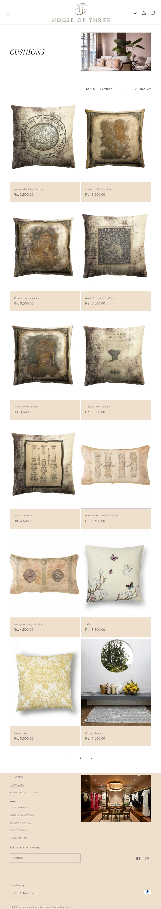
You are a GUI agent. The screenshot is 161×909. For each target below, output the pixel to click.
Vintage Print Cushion (97, 406)
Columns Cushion (23, 515)
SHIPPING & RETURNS (22, 815)
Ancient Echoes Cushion (98, 189)
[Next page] (91, 758)
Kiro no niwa (21, 733)
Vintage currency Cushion (28, 624)
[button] (8, 12)
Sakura (89, 624)
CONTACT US (17, 785)
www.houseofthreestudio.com (35, 907)
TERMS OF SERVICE (21, 822)
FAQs (12, 800)
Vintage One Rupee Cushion (29, 189)
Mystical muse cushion (26, 298)
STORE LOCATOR (19, 837)
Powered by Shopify (62, 907)
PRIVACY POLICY (19, 807)
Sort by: (91, 88)
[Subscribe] (76, 858)
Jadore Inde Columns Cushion (101, 515)
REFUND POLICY (19, 830)
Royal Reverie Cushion (26, 406)
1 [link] (70, 758)
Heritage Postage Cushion (99, 298)
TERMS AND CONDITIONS (24, 792)
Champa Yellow (93, 733)
